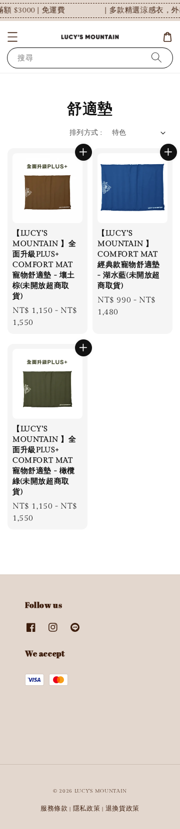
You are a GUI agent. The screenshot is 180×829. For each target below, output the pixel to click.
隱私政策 (86, 809)
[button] (13, 37)
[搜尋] (156, 57)
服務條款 (54, 809)
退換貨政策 (123, 809)
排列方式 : (86, 133)
